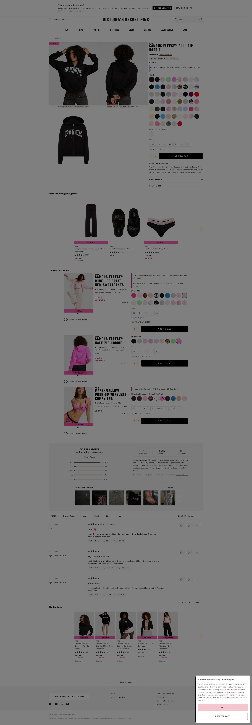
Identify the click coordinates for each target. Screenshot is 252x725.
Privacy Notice (226, 697)
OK (222, 707)
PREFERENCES (222, 716)
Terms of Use (241, 697)
